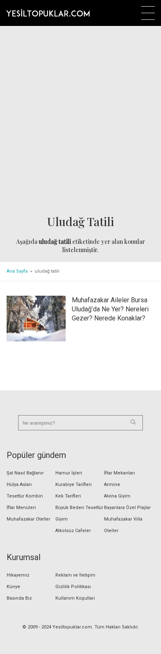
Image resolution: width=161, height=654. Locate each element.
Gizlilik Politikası (73, 586)
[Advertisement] (80, 121)
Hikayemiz (18, 575)
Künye (13, 586)
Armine (112, 484)
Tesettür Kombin (25, 496)
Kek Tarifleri (68, 496)
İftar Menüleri (21, 507)
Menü (148, 13)
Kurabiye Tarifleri (73, 484)
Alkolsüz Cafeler (73, 530)
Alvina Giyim (117, 496)
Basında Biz (19, 598)
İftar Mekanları (119, 473)
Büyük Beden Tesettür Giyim (79, 513)
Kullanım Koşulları (75, 598)
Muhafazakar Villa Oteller (123, 524)
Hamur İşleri (68, 473)
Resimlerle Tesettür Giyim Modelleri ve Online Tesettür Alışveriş (48, 12)
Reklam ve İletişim (75, 575)
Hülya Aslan (19, 484)
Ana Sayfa (17, 271)
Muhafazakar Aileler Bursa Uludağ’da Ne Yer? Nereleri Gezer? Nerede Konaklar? (110, 309)
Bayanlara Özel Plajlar (127, 507)
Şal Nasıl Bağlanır (25, 473)
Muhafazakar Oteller (28, 519)
